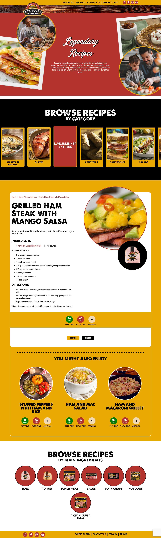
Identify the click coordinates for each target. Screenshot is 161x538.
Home (14, 197)
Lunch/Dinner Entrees (28, 197)
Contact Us (93, 2)
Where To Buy (110, 2)
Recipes (80, 2)
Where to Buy (82, 534)
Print (88, 338)
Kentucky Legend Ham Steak (29, 246)
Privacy (113, 534)
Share (73, 338)
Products (68, 2)
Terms (123, 534)
